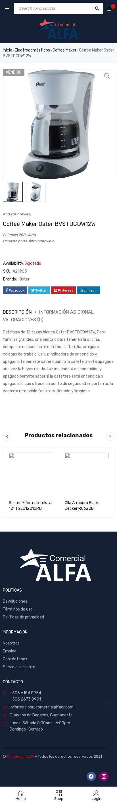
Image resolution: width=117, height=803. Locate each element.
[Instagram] (103, 776)
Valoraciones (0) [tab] (23, 319)
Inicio (7, 50)
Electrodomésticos (32, 50)
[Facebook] (91, 776)
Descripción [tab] (17, 312)
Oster (24, 279)
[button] (107, 76)
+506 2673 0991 (25, 699)
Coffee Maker (64, 50)
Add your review (17, 214)
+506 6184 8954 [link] (25, 693)
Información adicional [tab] (66, 312)
